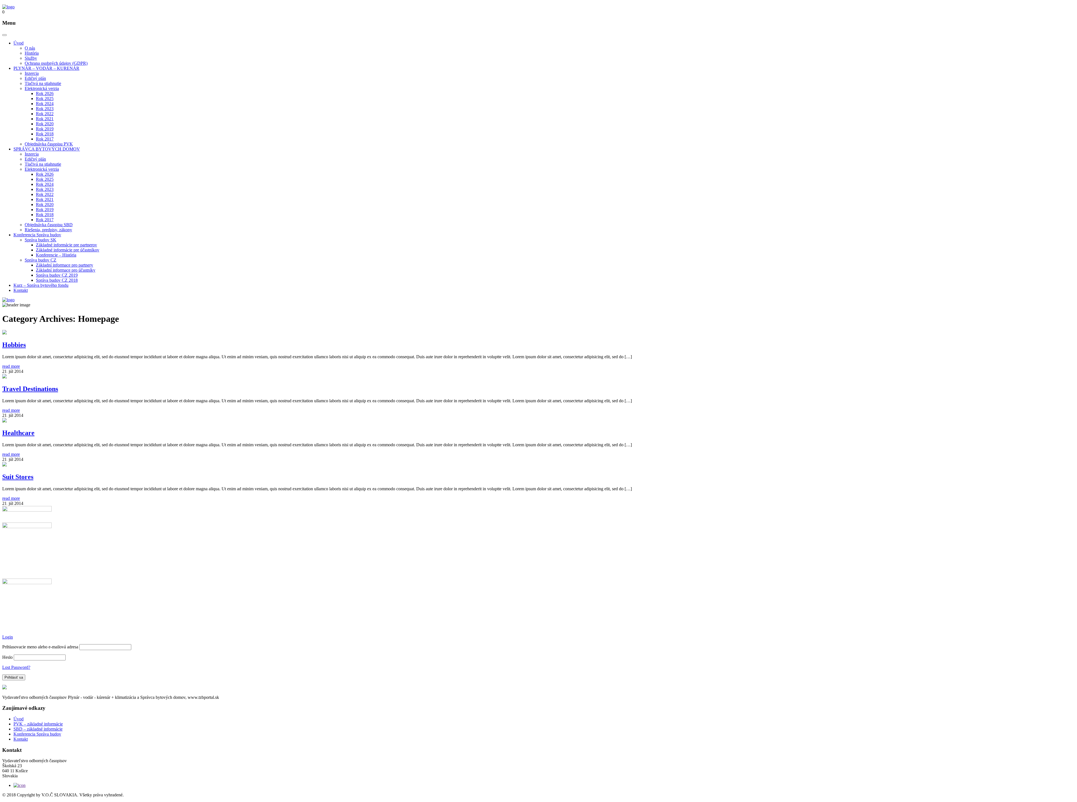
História (32, 53)
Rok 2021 (45, 118)
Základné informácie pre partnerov (66, 244)
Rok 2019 (45, 128)
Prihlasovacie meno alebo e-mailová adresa (40, 646)
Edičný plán (35, 78)
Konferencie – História (56, 255)
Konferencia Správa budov (37, 234)
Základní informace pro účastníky (65, 270)
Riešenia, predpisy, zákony (48, 229)
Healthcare (18, 432)
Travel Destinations (30, 388)
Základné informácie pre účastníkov (67, 250)
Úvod (18, 43)
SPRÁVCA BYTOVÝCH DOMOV (46, 149)
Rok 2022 (45, 113)
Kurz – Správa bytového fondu (40, 285)
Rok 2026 (45, 93)
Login (7, 637)
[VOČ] (8, 6)
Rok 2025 (45, 98)
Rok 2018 (45, 133)
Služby (31, 58)
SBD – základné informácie (38, 729)
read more (11, 366)
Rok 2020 (45, 123)
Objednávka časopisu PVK (49, 144)
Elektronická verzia (42, 88)
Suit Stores (17, 476)
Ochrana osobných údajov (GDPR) (56, 63)
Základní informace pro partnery (64, 265)
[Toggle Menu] (4, 35)
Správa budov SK (40, 239)
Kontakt (20, 290)
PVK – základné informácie (38, 724)
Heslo (7, 657)
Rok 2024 (45, 103)
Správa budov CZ (40, 260)
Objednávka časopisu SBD (49, 224)
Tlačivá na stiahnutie (43, 83)
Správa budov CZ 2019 (57, 275)
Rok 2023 (45, 108)
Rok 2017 (45, 139)
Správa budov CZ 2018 (57, 280)
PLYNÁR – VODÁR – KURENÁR (46, 68)
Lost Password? (16, 667)
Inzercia (32, 73)
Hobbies (14, 344)
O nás (30, 48)
